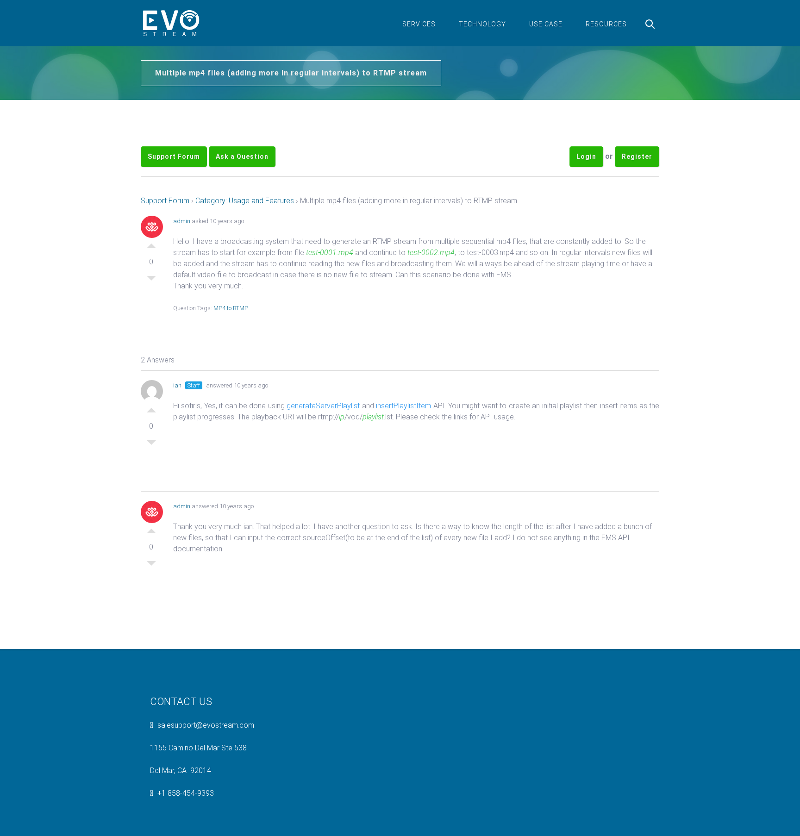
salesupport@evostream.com (205, 725)
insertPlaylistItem (404, 405)
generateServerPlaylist (323, 405)
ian (177, 385)
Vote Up (151, 243)
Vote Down (151, 280)
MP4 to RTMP (230, 308)
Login (586, 156)
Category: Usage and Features (244, 200)
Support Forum (174, 156)
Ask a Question (242, 156)
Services (419, 24)
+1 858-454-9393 (185, 793)
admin (181, 221)
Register (637, 156)
